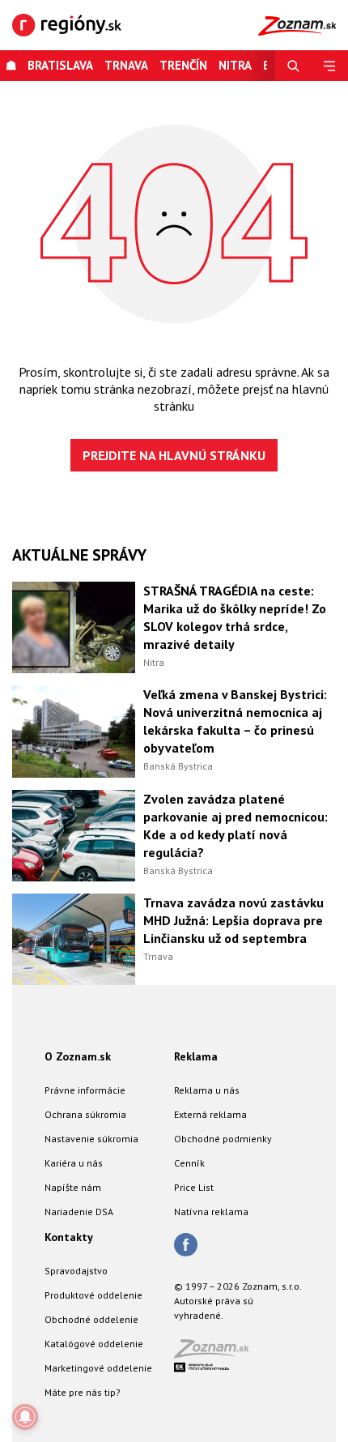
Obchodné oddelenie (91, 1319)
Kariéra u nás (74, 1163)
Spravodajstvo (76, 1271)
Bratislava (60, 65)
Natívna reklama (211, 1211)
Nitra (153, 662)
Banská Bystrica (178, 766)
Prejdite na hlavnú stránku (174, 455)
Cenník (189, 1163)
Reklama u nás (207, 1090)
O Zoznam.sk (78, 1056)
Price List (194, 1187)
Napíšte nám (73, 1187)
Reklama (196, 1056)
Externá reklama (210, 1114)
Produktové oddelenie (93, 1295)
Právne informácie (85, 1090)
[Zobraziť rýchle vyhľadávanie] (293, 65)
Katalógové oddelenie (94, 1343)
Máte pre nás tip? (83, 1392)
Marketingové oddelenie (98, 1368)
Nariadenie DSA (79, 1211)
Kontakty (69, 1237)
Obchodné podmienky (223, 1139)
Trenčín (183, 65)
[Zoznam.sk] (217, 1353)
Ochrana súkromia (85, 1114)
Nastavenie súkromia (91, 1139)
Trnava (126, 65)
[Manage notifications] (25, 1417)
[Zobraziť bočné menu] (330, 65)
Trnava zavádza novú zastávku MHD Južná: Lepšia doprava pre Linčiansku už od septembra (233, 920)
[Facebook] (185, 1246)
